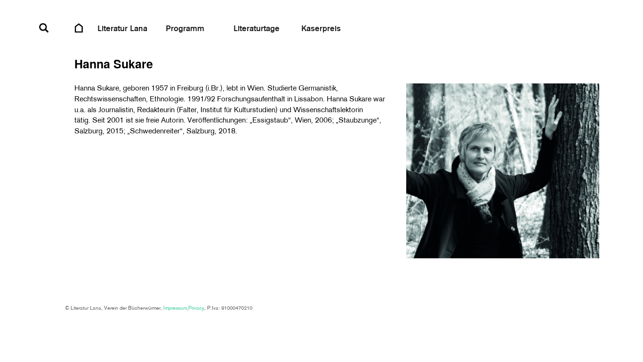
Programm (185, 29)
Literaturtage (256, 29)
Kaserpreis (321, 29)
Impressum (175, 308)
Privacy (196, 308)
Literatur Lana (122, 29)
